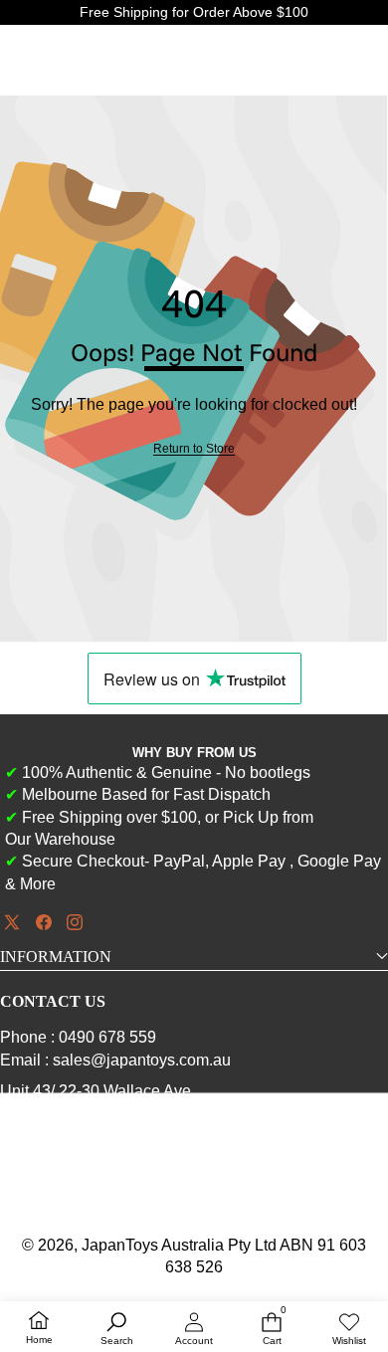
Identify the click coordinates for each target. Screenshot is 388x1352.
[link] (194, 449)
